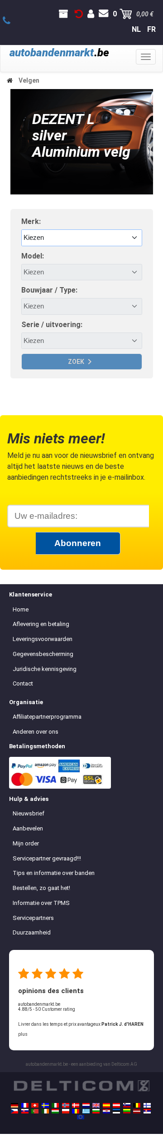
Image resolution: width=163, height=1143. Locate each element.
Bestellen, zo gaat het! (41, 888)
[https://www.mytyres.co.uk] (96, 1105)
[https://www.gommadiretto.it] (55, 1105)
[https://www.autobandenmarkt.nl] (86, 1105)
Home (21, 609)
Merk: (31, 221)
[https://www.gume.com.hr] (106, 1111)
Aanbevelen (28, 828)
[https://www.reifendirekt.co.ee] (116, 1111)
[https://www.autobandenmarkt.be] (136, 1105)
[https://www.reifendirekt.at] (116, 1105)
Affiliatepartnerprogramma (47, 716)
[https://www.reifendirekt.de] (14, 1105)
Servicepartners (33, 917)
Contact (23, 683)
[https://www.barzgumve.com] (96, 1111)
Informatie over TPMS (41, 902)
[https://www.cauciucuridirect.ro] (75, 1111)
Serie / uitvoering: (51, 324)
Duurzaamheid (32, 932)
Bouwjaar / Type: (49, 290)
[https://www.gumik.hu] (55, 1111)
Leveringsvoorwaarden (42, 639)
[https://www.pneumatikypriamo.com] (25, 1111)
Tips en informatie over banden (54, 873)
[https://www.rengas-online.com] (147, 1105)
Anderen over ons (35, 731)
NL (136, 29)
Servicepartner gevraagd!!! (47, 858)
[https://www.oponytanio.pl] (65, 1111)
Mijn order (26, 843)
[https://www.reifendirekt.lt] (126, 1111)
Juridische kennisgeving (45, 669)
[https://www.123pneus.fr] (25, 1105)
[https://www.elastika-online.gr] (86, 1111)
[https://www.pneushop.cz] (14, 1111)
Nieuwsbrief (28, 813)
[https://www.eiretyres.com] (45, 1111)
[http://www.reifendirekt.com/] (80, 1117)
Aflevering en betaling (41, 624)
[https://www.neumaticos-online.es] (106, 1105)
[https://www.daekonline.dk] (75, 1105)
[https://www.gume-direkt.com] (126, 1105)
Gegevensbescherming (43, 654)
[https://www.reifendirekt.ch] (34, 1105)
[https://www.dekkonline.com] (65, 1105)
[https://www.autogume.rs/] (147, 1111)
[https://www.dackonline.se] (45, 1105)
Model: (32, 256)
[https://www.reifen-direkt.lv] (136, 1111)
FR (151, 29)
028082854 (11, 20)
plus (23, 1034)
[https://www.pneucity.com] (34, 1111)
